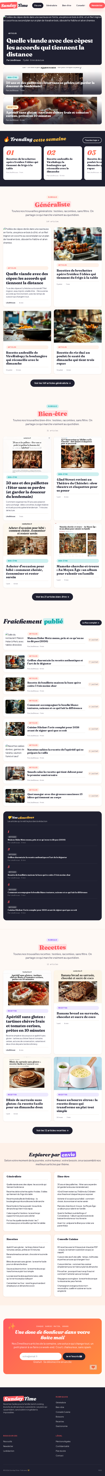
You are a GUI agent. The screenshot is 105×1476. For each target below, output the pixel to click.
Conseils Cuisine (83, 5)
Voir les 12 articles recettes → (52, 1130)
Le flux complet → (90, 623)
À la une (37, 5)
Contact (59, 1455)
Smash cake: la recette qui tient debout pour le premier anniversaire (55, 773)
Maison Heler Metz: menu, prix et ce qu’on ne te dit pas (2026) (36, 840)
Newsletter (97, 5)
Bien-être (66, 5)
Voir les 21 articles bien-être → (52, 596)
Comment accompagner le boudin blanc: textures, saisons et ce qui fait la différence (54, 706)
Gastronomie (62, 1426)
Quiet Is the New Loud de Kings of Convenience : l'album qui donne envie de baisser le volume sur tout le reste (75, 1216)
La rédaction (8, 1451)
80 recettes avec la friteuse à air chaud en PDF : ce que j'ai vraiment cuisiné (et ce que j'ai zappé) (77, 1250)
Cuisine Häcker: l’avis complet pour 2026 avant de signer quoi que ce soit (53, 729)
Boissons (60, 1416)
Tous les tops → (92, 140)
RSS (100, 1470)
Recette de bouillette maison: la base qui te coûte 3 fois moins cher (54, 684)
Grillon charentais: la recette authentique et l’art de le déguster (37, 857)
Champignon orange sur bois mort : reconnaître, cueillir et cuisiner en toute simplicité (74, 1288)
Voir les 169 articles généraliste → (52, 383)
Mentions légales (63, 1441)
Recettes (60, 1421)
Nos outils (7, 1441)
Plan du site (61, 1451)
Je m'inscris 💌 (74, 1356)
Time (14, 5)
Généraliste (51, 5)
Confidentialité (62, 1446)
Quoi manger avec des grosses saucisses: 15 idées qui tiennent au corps (54, 796)
